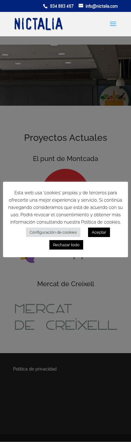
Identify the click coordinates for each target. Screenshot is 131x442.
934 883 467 (62, 6)
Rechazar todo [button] (66, 245)
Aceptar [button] (99, 232)
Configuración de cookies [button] (53, 232)
